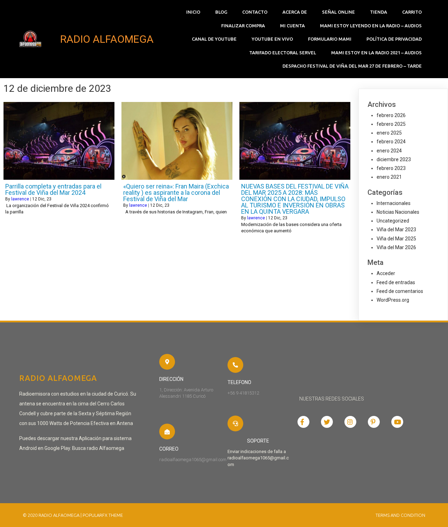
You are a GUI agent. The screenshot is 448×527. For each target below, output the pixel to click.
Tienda (378, 11)
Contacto (254, 11)
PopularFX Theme (103, 515)
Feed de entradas (396, 282)
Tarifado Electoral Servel (282, 52)
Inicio (193, 11)
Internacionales (394, 203)
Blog (221, 11)
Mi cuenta (292, 25)
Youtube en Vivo (272, 38)
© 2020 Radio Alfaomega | (53, 515)
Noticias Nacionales (398, 212)
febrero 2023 (391, 168)
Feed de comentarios (400, 291)
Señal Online (338, 11)
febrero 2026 (391, 115)
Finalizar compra (243, 25)
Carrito (412, 11)
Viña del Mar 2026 (396, 247)
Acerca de (294, 11)
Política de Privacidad (394, 38)
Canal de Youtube (214, 38)
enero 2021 (389, 177)
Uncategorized (393, 221)
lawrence (20, 199)
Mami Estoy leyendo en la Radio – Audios (371, 25)
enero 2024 (389, 150)
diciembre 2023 (394, 159)
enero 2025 (389, 133)
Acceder (386, 273)
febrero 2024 (391, 141)
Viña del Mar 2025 (396, 238)
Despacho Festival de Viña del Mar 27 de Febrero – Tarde (352, 65)
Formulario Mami (329, 38)
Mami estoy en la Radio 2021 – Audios (376, 52)
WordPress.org (393, 300)
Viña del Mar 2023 (396, 229)
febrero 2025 (391, 124)
